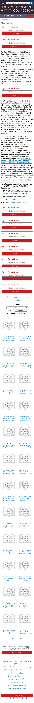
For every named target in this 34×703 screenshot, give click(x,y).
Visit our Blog (17, 695)
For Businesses (17, 682)
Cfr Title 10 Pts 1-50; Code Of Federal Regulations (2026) (25, 391)
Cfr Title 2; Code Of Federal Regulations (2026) (25, 578)
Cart (30, 16)
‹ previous (18, 297)
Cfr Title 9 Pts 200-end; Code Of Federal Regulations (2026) (9, 365)
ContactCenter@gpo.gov (20, 202)
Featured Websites (17, 688)
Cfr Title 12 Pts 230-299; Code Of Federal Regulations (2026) (9, 418)
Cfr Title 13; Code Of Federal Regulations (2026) (9, 391)
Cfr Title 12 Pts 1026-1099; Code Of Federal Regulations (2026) (25, 551)
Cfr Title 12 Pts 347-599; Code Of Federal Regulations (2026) (25, 471)
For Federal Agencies (17, 685)
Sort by (11, 310)
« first (8, 297)
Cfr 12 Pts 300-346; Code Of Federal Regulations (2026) (25, 445)
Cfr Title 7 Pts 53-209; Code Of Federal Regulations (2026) (25, 631)
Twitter (14, 698)
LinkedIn (26, 698)
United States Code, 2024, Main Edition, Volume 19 (9, 578)
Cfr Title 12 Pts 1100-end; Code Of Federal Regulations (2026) (25, 338)
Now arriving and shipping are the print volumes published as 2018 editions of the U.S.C (16, 161)
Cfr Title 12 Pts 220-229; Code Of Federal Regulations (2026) (25, 365)
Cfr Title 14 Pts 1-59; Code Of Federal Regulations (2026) (25, 418)
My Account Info (17, 679)
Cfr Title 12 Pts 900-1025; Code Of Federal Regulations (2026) (25, 525)
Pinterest (23, 698)
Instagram (17, 698)
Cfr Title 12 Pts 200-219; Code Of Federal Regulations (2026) (9, 338)
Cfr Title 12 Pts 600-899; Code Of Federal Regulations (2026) (25, 498)
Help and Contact (17, 676)
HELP (18, 16)
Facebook (11, 698)
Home (3, 20)
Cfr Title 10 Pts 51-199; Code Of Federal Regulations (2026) (9, 445)
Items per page (13, 313)
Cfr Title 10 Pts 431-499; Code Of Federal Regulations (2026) (9, 498)
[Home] (17, 11)
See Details (17, 653)
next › (28, 297)
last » (18, 300)
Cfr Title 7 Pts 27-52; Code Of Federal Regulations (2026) (9, 605)
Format (17, 305)
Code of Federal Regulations (16, 127)
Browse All (9, 20)
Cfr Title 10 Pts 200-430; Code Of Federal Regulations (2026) (9, 471)
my (7, 16)
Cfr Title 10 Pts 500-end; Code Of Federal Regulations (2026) (9, 525)
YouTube (20, 698)
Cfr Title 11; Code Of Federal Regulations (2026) (9, 551)
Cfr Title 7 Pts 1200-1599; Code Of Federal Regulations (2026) (25, 605)
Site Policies (17, 673)
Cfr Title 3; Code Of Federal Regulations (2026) (9, 631)
